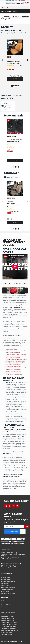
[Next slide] (27, 60)
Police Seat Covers (6, 632)
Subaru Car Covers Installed (13, 371)
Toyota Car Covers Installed (13, 373)
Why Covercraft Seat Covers (9, 630)
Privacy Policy (5, 585)
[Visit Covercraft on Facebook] (13, 506)
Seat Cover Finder (6, 634)
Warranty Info (5, 607)
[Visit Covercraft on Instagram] (6, 506)
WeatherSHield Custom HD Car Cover (15, 470)
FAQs (2, 609)
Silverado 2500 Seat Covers (9, 624)
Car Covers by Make (11, 349)
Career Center (5, 583)
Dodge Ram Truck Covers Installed (15, 361)
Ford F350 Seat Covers (7, 620)
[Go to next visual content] (25, 290)
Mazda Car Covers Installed (13, 366)
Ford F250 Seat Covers (7, 618)
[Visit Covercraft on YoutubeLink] (17, 506)
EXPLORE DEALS (22, 0)
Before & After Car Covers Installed (15, 351)
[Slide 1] (12, 85)
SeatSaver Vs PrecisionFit (8, 628)
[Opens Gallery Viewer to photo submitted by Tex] (14, 290)
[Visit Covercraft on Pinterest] (9, 506)
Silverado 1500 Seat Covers (9, 622)
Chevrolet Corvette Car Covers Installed (16, 356)
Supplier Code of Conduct (8, 593)
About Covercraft (6, 577)
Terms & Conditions (7, 589)
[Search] (27, 7)
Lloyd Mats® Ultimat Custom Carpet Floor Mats (13, 143)
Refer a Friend (5, 591)
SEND (26, 526)
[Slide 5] (18, 85)
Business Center (6, 579)
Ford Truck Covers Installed (13, 364)
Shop (15, 79)
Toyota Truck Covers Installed (14, 374)
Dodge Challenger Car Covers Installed (16, 359)
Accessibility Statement (8, 587)
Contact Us (4, 601)
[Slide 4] (17, 85)
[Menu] (2, 3)
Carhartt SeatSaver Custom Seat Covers (13, 62)
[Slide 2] (14, 85)
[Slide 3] (15, 85)
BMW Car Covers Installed (13, 352)
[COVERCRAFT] (11, 3)
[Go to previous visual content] (4, 290)
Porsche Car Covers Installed (13, 369)
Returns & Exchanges (7, 605)
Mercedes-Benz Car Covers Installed (16, 368)
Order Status (4, 603)
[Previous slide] (3, 60)
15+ (15, 136)
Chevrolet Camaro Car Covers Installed (16, 354)
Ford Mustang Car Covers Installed (15, 362)
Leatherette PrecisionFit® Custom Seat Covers (14, 205)
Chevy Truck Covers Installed (13, 357)
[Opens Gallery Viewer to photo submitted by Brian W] (21, 290)
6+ (14, 198)
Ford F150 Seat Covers (7, 616)
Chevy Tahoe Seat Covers (8, 626)
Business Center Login (8, 581)
